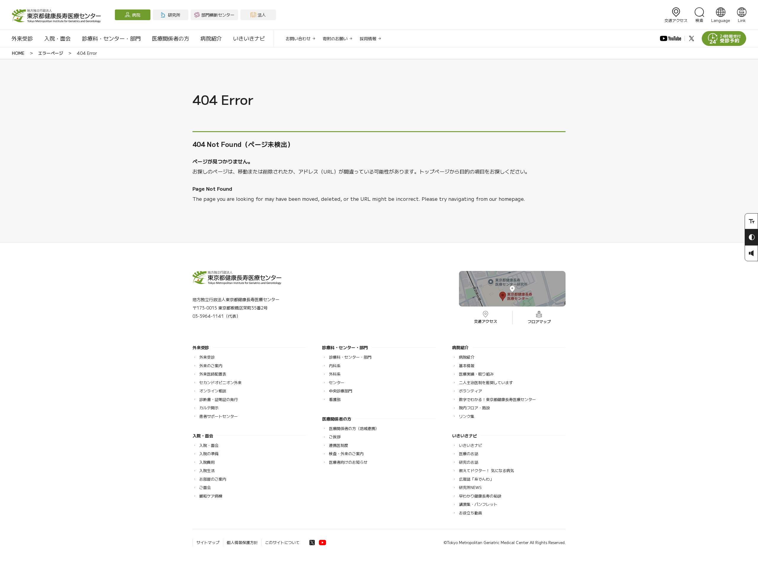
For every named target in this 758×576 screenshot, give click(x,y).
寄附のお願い (335, 38)
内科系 (335, 365)
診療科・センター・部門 (111, 38)
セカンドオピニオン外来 (220, 382)
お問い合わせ (298, 38)
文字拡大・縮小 (751, 221)
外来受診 (22, 38)
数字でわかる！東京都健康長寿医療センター (497, 399)
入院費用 (207, 462)
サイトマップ (207, 542)
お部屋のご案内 (212, 479)
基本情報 (466, 365)
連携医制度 (338, 445)
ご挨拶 (335, 436)
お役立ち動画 (470, 513)
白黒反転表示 (751, 237)
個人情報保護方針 (242, 542)
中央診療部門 (340, 391)
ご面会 (205, 487)
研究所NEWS (470, 487)
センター (336, 382)
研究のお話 (468, 462)
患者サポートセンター (218, 416)
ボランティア (470, 391)
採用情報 (368, 38)
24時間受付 (730, 38)
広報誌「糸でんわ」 (476, 479)
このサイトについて (282, 542)
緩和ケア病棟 (210, 496)
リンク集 (466, 416)
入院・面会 (57, 38)
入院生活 (207, 470)
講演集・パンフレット (478, 504)
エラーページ (50, 53)
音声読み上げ (751, 253)
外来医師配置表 (212, 374)
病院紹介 (211, 38)
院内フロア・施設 (474, 407)
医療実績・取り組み (476, 374)
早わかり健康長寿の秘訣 (480, 496)
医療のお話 (468, 453)
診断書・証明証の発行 (218, 399)
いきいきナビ (249, 38)
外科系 (335, 374)
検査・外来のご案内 (346, 453)
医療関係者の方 (170, 38)
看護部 (335, 399)
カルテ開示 (209, 407)
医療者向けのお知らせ (348, 462)
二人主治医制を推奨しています (486, 382)
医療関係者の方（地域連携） (354, 428)
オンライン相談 (212, 391)
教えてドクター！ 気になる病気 (486, 470)
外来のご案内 (210, 365)
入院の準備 (209, 453)
